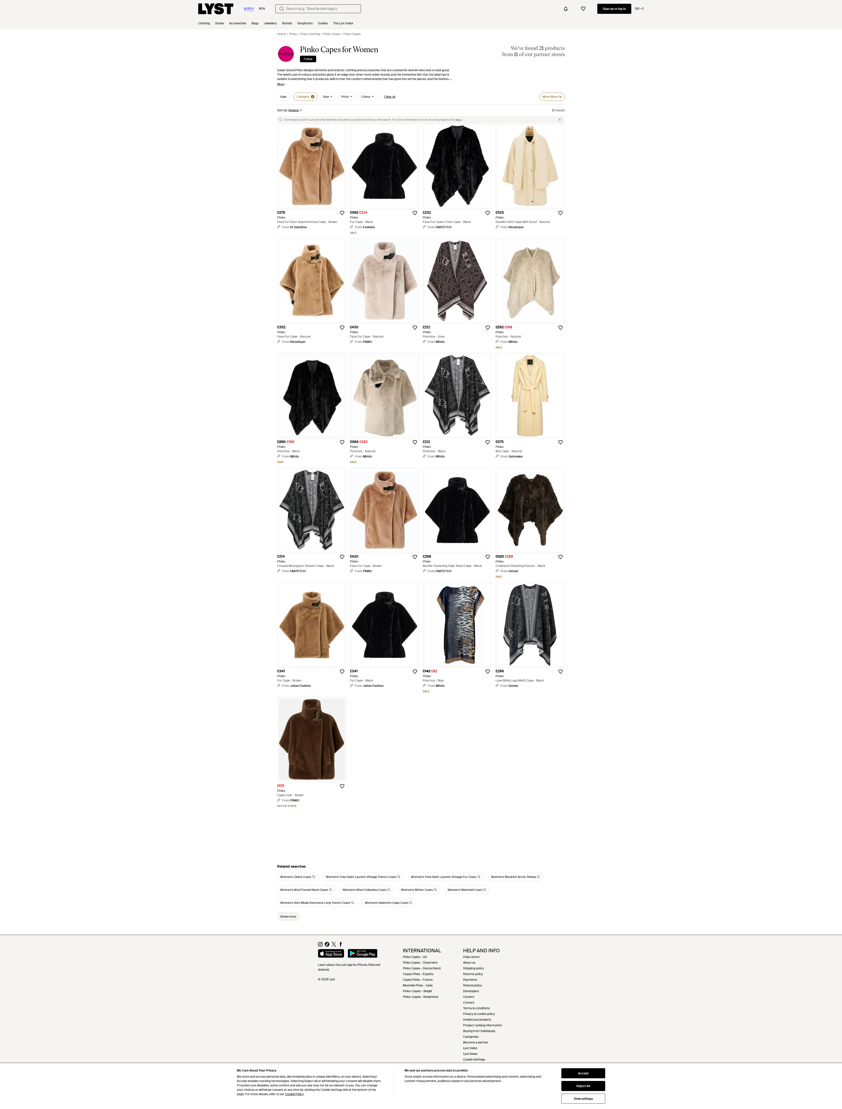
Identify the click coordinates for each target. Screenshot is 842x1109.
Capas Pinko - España (418, 974)
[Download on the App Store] (331, 954)
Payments (470, 980)
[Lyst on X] (334, 945)
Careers (468, 997)
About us (469, 963)
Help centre (471, 957)
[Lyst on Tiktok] (327, 945)
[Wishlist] (583, 9)
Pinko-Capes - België (417, 991)
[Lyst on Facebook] (340, 945)
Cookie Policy (294, 1094)
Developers (471, 991)
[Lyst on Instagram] (320, 945)
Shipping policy (473, 968)
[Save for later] (342, 213)
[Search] (281, 8)
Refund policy (472, 985)
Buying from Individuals (479, 1031)
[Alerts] (565, 9)
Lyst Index (470, 1048)
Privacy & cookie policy (479, 1014)
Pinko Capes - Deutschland (422, 968)
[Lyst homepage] (215, 8)
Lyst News (470, 1054)
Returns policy (473, 974)
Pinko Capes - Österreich (420, 963)
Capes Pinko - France (418, 980)
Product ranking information (482, 1025)
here (459, 119)
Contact (469, 1002)
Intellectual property (477, 1020)
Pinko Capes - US (415, 957)
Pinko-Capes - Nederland (420, 997)
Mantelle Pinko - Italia (418, 985)
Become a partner (475, 1042)
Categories (470, 1037)
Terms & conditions (476, 1008)
